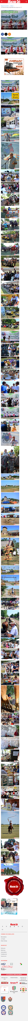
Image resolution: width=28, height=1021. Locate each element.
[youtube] (10, 926)
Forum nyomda (14, 977)
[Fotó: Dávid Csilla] (10, 86)
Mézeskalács (4, 937)
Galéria (11, 5)
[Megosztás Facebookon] (2, 34)
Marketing (3, 950)
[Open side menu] (1, 1)
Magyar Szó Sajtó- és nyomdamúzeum (23, 979)
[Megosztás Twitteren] (5, 34)
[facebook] (2, 926)
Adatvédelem (4, 952)
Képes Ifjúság (4, 940)
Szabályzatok (4, 954)
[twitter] (6, 926)
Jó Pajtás (3, 939)
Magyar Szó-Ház (4, 978)
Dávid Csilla (8, 27)
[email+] (2, 929)
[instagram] (18, 926)
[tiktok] (14, 926)
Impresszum (3, 956)
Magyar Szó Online (5, 5)
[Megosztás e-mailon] (9, 34)
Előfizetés (3, 948)
